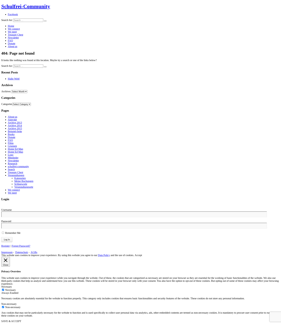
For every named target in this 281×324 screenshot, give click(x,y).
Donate (11, 43)
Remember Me (12, 233)
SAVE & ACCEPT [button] (11, 321)
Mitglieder (13, 157)
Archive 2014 (15, 125)
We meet (12, 31)
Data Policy (104, 255)
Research (12, 163)
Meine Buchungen (23, 181)
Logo (10, 154)
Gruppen (12, 146)
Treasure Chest (15, 34)
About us (12, 46)
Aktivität (12, 119)
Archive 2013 (15, 122)
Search (11, 169)
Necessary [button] (6, 286)
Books (11, 134)
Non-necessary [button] (9, 304)
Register (5, 246)
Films (10, 143)
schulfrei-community (18, 166)
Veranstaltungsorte (23, 187)
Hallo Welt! (14, 78)
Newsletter (13, 37)
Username (6, 209)
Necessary (10, 290)
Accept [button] (138, 255)
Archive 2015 (15, 128)
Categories (6, 104)
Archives (6, 91)
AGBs (34, 252)
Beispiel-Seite (15, 131)
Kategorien (20, 178)
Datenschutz (21, 252)
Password (6, 221)
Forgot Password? (21, 246)
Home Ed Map (15, 149)
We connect (14, 28)
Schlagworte (20, 184)
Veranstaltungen (16, 175)
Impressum (7, 252)
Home (11, 26)
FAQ (10, 40)
